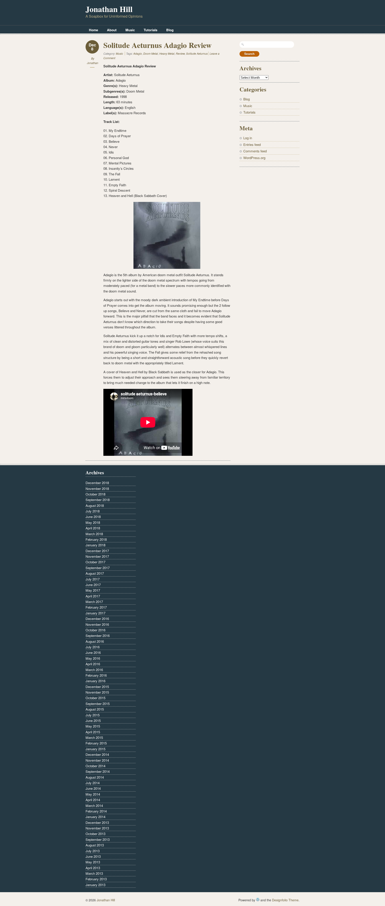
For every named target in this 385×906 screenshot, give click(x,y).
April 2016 (93, 663)
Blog (170, 29)
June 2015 (93, 720)
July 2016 (93, 647)
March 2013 (94, 873)
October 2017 (95, 562)
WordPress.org (254, 157)
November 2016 (97, 624)
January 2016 (95, 680)
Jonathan (92, 63)
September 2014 (98, 771)
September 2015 (98, 703)
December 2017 (97, 550)
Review (180, 53)
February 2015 (96, 743)
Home (93, 29)
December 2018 (97, 482)
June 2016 (93, 652)
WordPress (258, 899)
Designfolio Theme (285, 900)
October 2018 (95, 494)
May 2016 (93, 658)
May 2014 (93, 794)
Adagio (137, 53)
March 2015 (94, 737)
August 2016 (95, 641)
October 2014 (95, 765)
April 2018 (93, 528)
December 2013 (97, 822)
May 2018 (93, 522)
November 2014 (97, 760)
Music (130, 29)
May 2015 (93, 726)
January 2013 (95, 884)
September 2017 (98, 567)
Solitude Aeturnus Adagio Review (157, 45)
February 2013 (96, 879)
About (112, 29)
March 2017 (94, 601)
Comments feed (255, 151)
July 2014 (93, 782)
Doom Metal (150, 53)
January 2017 (95, 613)
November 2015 (97, 692)
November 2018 (97, 488)
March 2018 (94, 533)
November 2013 (97, 828)
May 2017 (93, 590)
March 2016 (94, 669)
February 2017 (96, 607)
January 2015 (95, 748)
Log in (247, 137)
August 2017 (95, 573)
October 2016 (95, 630)
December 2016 (97, 618)
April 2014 (93, 799)
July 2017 (93, 579)
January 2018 (95, 545)
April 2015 (93, 732)
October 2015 (95, 697)
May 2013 (93, 862)
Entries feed (252, 144)
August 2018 (95, 505)
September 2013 (98, 839)
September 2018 (98, 499)
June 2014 (93, 788)
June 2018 (93, 516)
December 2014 (97, 754)
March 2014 (94, 805)
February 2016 (96, 675)
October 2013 (95, 833)
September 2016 (98, 635)
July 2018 (93, 511)
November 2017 (97, 556)
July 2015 (93, 715)
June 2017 (93, 584)
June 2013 (93, 856)
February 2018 (96, 539)
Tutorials (150, 29)
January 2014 (95, 816)
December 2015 (97, 686)
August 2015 (95, 709)
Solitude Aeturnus (197, 53)
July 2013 (93, 850)
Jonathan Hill (109, 9)
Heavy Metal (166, 53)
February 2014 (96, 811)
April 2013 (93, 867)
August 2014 (95, 777)
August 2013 (95, 845)
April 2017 (93, 596)
